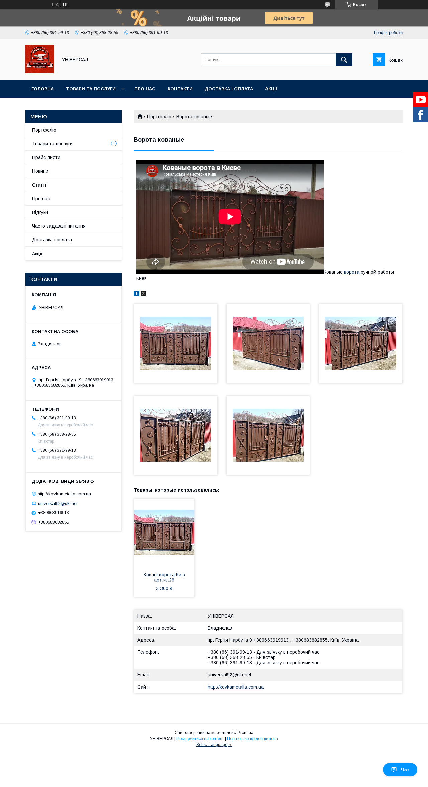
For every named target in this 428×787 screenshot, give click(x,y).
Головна (42, 88)
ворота (351, 272)
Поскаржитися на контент (200, 738)
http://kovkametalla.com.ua (236, 687)
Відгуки (40, 212)
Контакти (180, 88)
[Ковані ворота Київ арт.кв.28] (164, 532)
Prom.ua (245, 732)
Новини (40, 171)
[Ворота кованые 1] (175, 343)
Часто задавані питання (59, 226)
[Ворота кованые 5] (268, 435)
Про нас (144, 88)
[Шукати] (344, 59)
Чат (405, 769)
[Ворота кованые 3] (360, 343)
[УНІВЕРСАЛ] (39, 71)
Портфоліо (159, 116)
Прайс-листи (46, 157)
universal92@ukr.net (229, 674)
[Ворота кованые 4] (175, 435)
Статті (39, 185)
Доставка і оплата (229, 88)
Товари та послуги (91, 88)
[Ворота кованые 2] (268, 343)
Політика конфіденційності (252, 738)
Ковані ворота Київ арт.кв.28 (164, 577)
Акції (271, 88)
